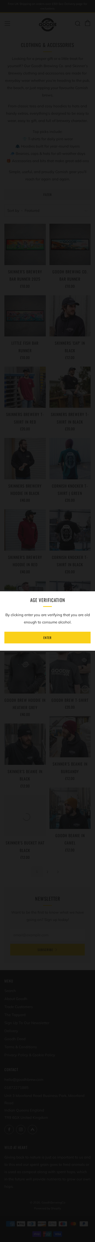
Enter (47, 637)
